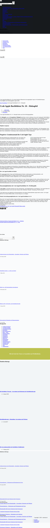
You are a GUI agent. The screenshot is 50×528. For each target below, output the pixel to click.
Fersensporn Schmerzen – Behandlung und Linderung (11, 514)
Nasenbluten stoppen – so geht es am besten (8, 270)
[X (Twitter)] (2, 208)
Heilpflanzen (5, 44)
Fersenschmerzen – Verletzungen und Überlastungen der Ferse (11, 482)
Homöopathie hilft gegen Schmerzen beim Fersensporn (10, 498)
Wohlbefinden (5, 346)
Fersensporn (5, 335)
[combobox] (6, 239)
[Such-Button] (13, 238)
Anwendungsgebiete (7, 46)
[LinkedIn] (5, 208)
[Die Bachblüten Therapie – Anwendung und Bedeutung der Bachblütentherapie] (25, 389)
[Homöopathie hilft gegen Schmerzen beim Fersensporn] (5, 496)
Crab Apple (11, 206)
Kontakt (35, 519)
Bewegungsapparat (6, 331)
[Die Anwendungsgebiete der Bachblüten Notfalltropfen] (21, 444)
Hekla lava (5, 338)
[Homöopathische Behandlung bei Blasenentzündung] (5, 317)
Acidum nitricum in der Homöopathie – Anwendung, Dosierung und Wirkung (14, 254)
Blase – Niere (5, 332)
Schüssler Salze (6, 42)
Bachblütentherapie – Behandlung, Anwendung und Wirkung (13, 419)
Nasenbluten (5, 340)
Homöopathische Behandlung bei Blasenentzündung (9, 320)
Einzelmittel (5, 334)
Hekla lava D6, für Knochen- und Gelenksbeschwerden (10, 303)
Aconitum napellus (6, 327)
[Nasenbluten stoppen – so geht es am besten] (5, 268)
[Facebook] (1, 208)
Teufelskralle (5, 344)
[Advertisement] (25, 68)
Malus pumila (22, 206)
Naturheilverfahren (6, 45)
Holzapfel (16, 206)
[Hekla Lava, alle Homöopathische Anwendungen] (5, 284)
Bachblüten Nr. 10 (4, 206)
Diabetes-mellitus (6, 333)
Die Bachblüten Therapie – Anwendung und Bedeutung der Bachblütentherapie (17, 391)
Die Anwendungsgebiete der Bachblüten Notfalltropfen (12, 447)
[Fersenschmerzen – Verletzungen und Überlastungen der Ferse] (5, 480)
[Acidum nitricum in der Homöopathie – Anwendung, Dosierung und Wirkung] (5, 251)
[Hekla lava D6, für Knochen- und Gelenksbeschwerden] (5, 301)
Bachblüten (5, 43)
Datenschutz (36, 520)
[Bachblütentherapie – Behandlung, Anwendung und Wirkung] (21, 416)
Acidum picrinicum (7, 326)
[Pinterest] (4, 208)
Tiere (4, 47)
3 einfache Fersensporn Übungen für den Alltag (10, 511)
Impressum (36, 522)
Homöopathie (5, 40)
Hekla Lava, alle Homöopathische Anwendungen (9, 287)
